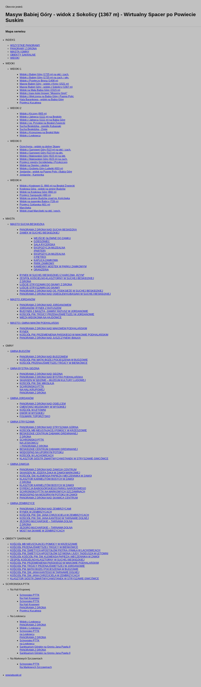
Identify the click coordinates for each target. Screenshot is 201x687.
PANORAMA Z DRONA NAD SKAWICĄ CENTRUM (49, 497)
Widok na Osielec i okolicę (34, 165)
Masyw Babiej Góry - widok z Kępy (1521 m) (44, 83)
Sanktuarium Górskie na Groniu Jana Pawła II (45, 653)
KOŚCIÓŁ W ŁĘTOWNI (33, 410)
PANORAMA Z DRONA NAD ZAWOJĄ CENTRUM (48, 469)
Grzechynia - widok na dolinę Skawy (40, 146)
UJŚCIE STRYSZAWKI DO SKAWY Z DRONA (46, 284)
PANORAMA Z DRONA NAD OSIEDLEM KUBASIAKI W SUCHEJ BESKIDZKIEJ (65, 294)
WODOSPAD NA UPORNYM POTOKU (42, 452)
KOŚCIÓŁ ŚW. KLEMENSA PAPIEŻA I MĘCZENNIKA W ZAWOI (56, 476)
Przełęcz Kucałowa (30, 102)
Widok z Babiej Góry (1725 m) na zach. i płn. (44, 77)
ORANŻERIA (41, 269)
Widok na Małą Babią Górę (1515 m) (40, 90)
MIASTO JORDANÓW (22, 299)
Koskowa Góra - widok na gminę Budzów (42, 189)
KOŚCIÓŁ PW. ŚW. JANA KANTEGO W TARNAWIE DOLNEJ (54, 518)
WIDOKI (14, 58)
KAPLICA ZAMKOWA (46, 260)
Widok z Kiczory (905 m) (33, 113)
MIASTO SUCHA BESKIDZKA (27, 224)
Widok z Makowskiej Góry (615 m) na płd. (43, 156)
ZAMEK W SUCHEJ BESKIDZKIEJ (39, 232)
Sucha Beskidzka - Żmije (33, 129)
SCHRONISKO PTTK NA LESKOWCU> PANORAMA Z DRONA (34, 442)
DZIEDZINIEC (42, 241)
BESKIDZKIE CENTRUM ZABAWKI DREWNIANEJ (49, 449)
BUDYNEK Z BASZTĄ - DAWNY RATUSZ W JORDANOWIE (54, 311)
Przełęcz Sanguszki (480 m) (35, 195)
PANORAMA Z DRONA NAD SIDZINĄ (41, 374)
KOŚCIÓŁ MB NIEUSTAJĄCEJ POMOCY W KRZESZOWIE (53, 430)
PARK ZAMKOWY (44, 263)
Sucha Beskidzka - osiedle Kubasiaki (40, 126)
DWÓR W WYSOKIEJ (32, 413)
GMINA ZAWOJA (19, 464)
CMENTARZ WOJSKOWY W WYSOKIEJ (43, 407)
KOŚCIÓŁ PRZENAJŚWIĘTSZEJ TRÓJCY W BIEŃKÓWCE (53, 363)
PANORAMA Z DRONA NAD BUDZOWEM (44, 356)
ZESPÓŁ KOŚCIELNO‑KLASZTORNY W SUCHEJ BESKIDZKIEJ (47, 559)
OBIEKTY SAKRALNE (23, 54)
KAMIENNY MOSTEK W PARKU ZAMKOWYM (60, 266)
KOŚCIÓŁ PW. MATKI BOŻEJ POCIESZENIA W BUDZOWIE (54, 359)
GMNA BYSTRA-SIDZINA (24, 368)
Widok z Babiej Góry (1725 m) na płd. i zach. (44, 74)
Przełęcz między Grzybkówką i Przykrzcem (43, 162)
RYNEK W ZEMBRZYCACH (36, 512)
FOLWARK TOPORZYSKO (35, 416)
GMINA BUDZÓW (20, 351)
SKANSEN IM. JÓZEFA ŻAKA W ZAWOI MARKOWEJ (50, 472)
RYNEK (24, 331)
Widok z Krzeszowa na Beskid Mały (39, 132)
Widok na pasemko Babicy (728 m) (39, 201)
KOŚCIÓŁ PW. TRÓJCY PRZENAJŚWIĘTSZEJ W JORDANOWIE (57, 314)
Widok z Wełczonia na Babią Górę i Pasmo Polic (47, 96)
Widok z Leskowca (30, 135)
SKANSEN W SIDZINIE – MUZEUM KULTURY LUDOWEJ (53, 380)
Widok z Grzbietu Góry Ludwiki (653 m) (41, 168)
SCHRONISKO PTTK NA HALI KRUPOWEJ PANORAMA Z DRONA (33, 389)
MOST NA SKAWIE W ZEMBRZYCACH (42, 530)
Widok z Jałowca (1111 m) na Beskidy (41, 116)
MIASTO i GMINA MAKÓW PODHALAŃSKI (34, 323)
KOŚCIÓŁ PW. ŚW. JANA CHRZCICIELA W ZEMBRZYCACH (54, 515)
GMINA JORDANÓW (22, 398)
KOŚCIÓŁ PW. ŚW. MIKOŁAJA (37, 383)
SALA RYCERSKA (44, 244)
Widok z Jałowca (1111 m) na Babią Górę (42, 120)
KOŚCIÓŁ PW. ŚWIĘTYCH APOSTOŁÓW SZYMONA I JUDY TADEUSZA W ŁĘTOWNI (59, 553)
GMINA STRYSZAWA (22, 421)
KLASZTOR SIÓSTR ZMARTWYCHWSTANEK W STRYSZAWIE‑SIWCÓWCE (64, 458)
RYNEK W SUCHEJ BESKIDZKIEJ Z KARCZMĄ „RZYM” (52, 275)
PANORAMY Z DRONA (23, 48)
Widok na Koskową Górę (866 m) (38, 192)
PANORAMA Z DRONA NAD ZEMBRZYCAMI (45, 508)
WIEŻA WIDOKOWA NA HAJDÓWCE (41, 317)
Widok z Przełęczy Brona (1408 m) (39, 80)
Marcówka (25, 207)
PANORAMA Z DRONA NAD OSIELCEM (43, 403)
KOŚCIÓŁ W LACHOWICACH (37, 455)
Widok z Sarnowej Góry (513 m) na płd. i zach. (45, 149)
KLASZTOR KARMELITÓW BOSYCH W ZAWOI (47, 485)
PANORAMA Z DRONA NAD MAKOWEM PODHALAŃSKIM (53, 328)
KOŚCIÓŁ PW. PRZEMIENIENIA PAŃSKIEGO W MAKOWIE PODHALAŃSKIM (64, 334)
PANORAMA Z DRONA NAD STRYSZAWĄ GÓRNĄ (49, 427)
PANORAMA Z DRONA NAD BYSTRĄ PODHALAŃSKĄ (51, 377)
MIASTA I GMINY (19, 51)
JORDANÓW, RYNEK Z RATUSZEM (40, 308)
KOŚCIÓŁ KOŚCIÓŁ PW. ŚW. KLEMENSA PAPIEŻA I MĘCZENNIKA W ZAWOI (54, 556)
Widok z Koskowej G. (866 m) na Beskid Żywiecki (47, 185)
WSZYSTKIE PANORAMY (25, 45)
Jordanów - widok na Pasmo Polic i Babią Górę (46, 171)
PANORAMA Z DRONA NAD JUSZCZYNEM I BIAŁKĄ (50, 338)
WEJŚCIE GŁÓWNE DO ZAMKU (52, 238)
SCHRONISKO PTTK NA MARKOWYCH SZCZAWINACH (52, 491)
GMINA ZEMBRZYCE (22, 503)
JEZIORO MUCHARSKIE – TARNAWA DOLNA (46, 527)
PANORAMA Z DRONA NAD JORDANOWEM (45, 305)
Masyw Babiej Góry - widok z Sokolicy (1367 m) (46, 87)
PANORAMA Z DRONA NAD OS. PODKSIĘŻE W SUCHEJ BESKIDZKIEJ (61, 290)
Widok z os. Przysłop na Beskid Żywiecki (42, 123)
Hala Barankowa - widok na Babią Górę (42, 99)
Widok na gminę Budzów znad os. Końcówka (45, 198)
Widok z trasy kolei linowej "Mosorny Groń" (43, 93)
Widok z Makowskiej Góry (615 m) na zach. (44, 159)
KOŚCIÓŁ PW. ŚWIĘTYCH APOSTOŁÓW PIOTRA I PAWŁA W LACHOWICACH (55, 550)
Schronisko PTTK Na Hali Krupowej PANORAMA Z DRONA (33, 604)
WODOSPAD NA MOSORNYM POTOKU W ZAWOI (48, 494)
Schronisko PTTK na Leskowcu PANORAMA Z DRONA (33, 634)
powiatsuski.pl (13, 675)
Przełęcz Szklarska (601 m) (35, 204)
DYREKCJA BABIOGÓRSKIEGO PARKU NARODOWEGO (53, 488)
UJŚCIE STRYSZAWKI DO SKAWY (40, 287)
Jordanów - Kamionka (32, 174)
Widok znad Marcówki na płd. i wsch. (40, 211)
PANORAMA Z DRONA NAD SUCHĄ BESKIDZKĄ (48, 229)
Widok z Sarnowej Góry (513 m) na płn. (41, 152)
